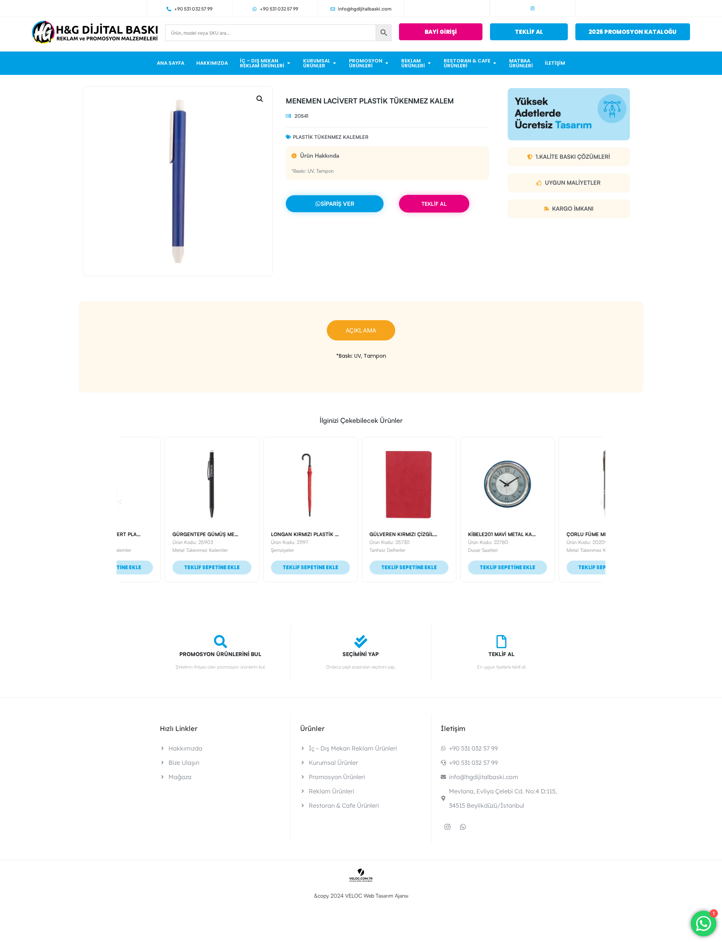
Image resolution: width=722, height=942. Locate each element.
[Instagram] (532, 8)
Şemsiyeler (234, 550)
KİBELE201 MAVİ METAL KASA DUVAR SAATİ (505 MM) (484, 534)
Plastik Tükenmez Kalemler (331, 137)
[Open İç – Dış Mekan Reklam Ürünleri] (288, 63)
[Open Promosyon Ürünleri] (386, 63)
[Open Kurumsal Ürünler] (334, 63)
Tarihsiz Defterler (339, 550)
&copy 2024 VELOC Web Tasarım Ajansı (361, 895)
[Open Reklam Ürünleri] (429, 63)
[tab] (361, 330)
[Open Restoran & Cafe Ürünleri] (494, 63)
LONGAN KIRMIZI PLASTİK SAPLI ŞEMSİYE (273, 534)
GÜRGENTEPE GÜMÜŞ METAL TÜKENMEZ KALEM (183, 534)
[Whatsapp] (463, 827)
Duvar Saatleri (435, 550)
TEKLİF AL (434, 204)
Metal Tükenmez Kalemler (152, 550)
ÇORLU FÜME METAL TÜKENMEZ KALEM (567, 534)
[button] (260, 99)
